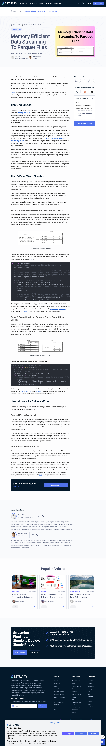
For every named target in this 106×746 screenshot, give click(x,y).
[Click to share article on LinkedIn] (76, 81)
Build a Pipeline (55, 485)
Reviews (56, 707)
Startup (90, 701)
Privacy (90, 689)
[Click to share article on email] (89, 81)
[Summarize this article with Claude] (85, 91)
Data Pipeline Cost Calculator (59, 703)
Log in (89, 3)
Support (74, 712)
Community (75, 709)
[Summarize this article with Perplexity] (92, 91)
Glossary (74, 691)
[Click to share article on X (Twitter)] (80, 81)
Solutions (32, 3)
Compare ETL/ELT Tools (77, 703)
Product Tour (57, 689)
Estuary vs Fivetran (59, 691)
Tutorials (74, 689)
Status (89, 699)
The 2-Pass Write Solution (83, 105)
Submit (42, 706)
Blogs (73, 683)
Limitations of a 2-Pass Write (84, 108)
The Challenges (80, 103)
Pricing (41, 3)
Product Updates (76, 686)
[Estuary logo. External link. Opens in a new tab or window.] (13, 725)
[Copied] (93, 81)
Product (22, 3)
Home (14, 11)
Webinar (74, 697)
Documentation (76, 680)
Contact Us (91, 686)
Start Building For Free (85, 123)
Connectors (48, 3)
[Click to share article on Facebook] (84, 81)
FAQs (55, 709)
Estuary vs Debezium (59, 700)
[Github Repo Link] (83, 3)
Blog (20, 11)
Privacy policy (55, 723)
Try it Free (98, 3)
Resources (57, 3)
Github (73, 700)
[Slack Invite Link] (78, 3)
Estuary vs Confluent (59, 697)
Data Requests (90, 695)
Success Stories (76, 707)
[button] (23, 3)
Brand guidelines (90, 705)
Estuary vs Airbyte (59, 694)
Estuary (56, 680)
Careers (90, 683)
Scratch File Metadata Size (85, 114)
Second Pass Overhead (85, 111)
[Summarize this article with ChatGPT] (77, 91)
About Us (90, 680)
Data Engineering (76, 694)
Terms (89, 691)
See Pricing (34, 652)
